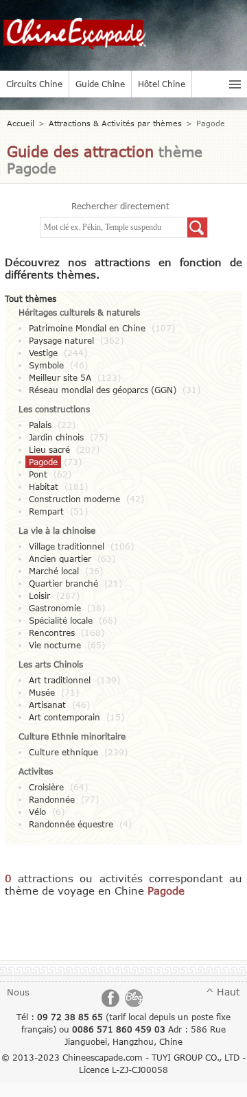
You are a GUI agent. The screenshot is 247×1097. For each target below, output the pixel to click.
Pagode (43, 462)
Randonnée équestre (71, 824)
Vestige (43, 352)
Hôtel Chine (161, 84)
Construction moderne (74, 499)
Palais (40, 424)
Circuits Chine (34, 84)
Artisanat (47, 704)
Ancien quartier (60, 558)
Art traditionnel (60, 680)
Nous (18, 992)
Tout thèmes (30, 298)
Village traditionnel (66, 546)
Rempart (46, 511)
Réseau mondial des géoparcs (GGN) (102, 389)
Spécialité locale (61, 620)
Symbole (46, 365)
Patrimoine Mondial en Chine (87, 328)
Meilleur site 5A (60, 377)
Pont (38, 474)
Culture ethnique (63, 752)
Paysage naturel (61, 340)
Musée (42, 692)
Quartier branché (63, 583)
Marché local (54, 571)
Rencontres (52, 632)
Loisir (39, 595)
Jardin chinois (56, 437)
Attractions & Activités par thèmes (115, 123)
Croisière (46, 787)
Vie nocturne (55, 645)
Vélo (37, 811)
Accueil (20, 123)
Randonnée (52, 799)
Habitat (43, 486)
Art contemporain (64, 717)
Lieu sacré (49, 449)
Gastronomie (55, 608)
